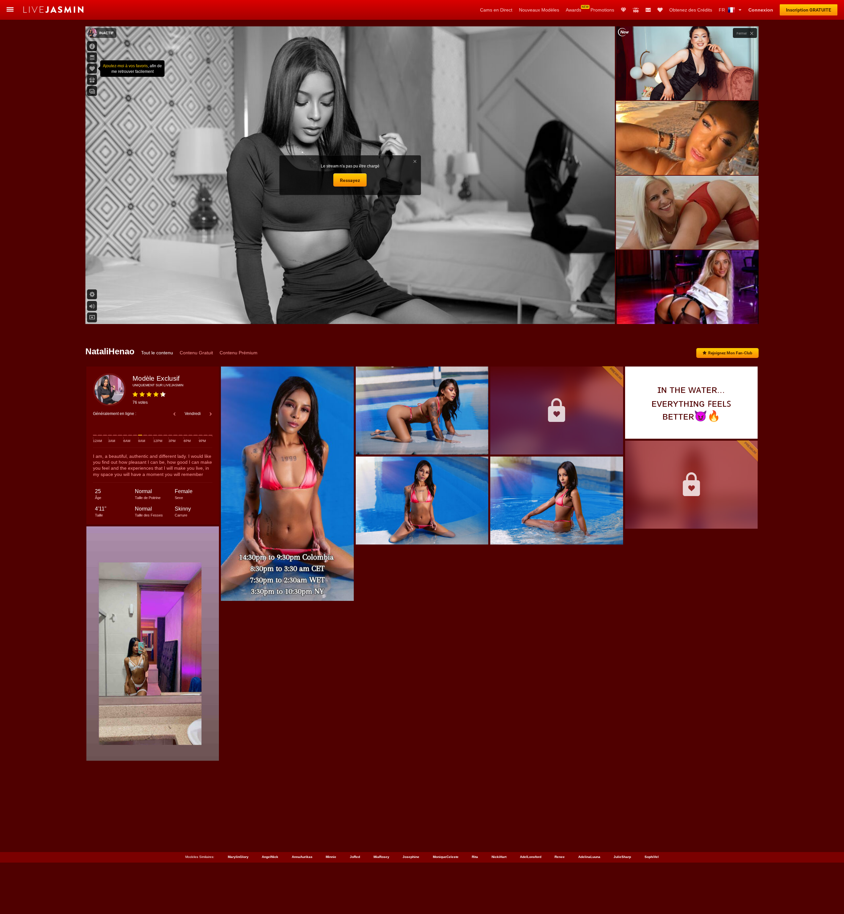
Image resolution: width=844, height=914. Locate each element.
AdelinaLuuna (589, 857)
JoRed (355, 857)
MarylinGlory (238, 857)
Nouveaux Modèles (539, 10)
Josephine (411, 857)
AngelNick (270, 857)
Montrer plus (687, 312)
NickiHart (499, 857)
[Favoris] (660, 10)
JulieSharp (622, 857)
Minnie (331, 857)
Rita (475, 857)
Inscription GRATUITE (808, 10)
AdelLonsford (530, 857)
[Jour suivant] (210, 414)
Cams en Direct (496, 10)
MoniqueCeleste (446, 857)
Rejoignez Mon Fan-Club (730, 353)
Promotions (602, 10)
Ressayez (350, 180)
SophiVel (652, 857)
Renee (560, 857)
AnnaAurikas (302, 857)
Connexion (760, 10)
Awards (573, 10)
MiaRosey (381, 857)
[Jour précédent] (174, 414)
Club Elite (623, 10)
